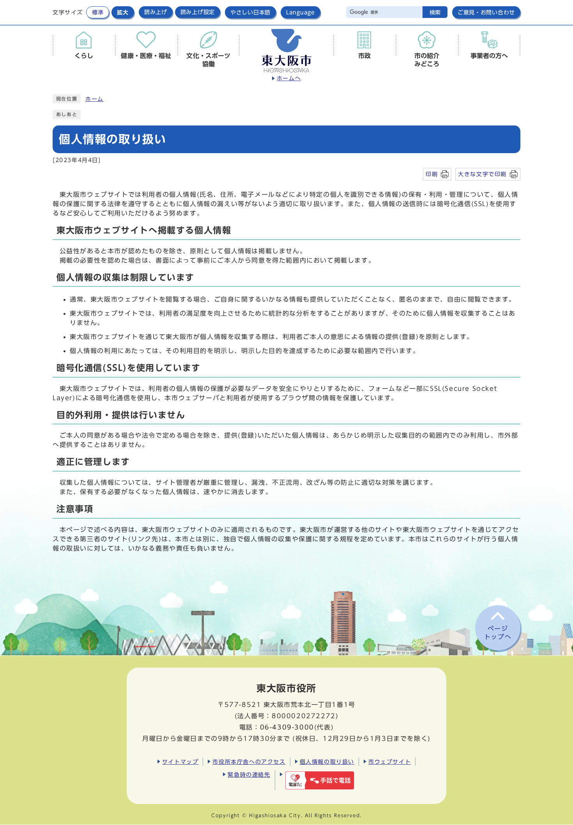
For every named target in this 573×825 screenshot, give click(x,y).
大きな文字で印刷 (482, 174)
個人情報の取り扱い (327, 762)
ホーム (94, 99)
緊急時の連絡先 (249, 774)
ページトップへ (497, 632)
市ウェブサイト (389, 762)
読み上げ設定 (197, 12)
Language (300, 12)
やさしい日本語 (250, 12)
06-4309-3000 (287, 727)
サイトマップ (180, 762)
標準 (97, 12)
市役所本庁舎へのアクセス (248, 762)
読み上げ (155, 12)
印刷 (432, 174)
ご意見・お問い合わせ (486, 12)
